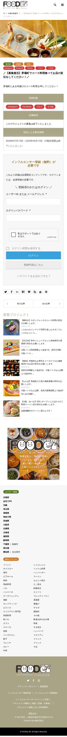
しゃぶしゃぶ (39, 564)
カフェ (6, 623)
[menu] (62, 5)
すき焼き (37, 627)
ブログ (40, 68)
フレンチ (7, 642)
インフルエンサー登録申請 (19, 693)
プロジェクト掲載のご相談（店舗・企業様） (32, 703)
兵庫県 (6, 528)
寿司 (5, 572)
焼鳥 (5, 631)
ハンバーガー (39, 572)
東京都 (8, 64)
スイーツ (37, 592)
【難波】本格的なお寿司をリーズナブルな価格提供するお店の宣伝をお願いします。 (41, 362)
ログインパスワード (18, 210)
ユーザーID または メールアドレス (26, 194)
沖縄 (5, 505)
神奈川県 (7, 516)
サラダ (36, 607)
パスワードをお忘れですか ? (33, 276)
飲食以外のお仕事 (41, 619)
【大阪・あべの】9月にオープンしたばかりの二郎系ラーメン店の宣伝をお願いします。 (42, 403)
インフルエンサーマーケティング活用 (32, 699)
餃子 (5, 638)
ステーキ (7, 627)
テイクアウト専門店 (12, 611)
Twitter (30, 68)
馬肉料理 (7, 584)
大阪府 (6, 524)
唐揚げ (36, 603)
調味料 (36, 611)
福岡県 (6, 536)
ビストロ (7, 607)
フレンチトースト (41, 596)
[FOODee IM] (15, 4)
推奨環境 (44, 686)
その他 (50, 68)
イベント (7, 564)
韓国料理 (7, 615)
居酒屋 (18, 64)
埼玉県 (6, 509)
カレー (6, 646)
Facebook (19, 68)
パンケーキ (8, 592)
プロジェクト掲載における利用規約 (32, 707)
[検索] (55, 5)
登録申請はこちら (33, 264)
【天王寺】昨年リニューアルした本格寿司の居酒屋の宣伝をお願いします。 (41, 342)
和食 (28, 64)
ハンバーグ (38, 631)
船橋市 (15, 544)
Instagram (9, 68)
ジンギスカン (9, 635)
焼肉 (5, 580)
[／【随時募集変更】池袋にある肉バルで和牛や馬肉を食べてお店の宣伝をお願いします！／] (18, 304)
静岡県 (6, 540)
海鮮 (5, 599)
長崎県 (6, 513)
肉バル (6, 619)
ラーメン (37, 576)
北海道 (6, 532)
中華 (5, 650)
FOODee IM (26, 732)
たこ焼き (37, 584)
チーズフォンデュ (11, 596)
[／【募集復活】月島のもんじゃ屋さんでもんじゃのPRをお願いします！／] (49, 304)
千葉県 (6, 544)
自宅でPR (7, 501)
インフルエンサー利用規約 (46, 693)
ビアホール (8, 576)
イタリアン (38, 635)
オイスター (8, 568)
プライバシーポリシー (27, 686)
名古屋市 (16, 552)
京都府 (6, 497)
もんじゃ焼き (39, 580)
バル (5, 588)
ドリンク (37, 638)
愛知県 (6, 552)
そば (35, 646)
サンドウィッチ (10, 603)
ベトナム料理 (39, 568)
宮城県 (6, 520)
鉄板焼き (37, 588)
